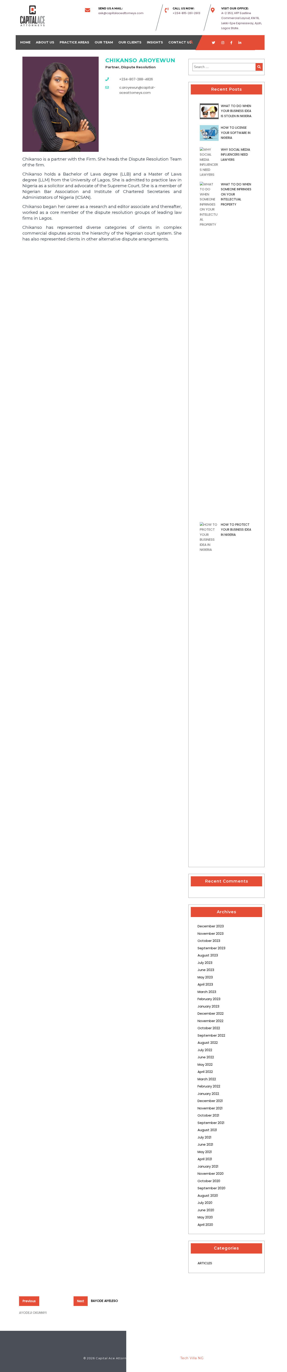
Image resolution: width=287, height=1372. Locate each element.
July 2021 (204, 1137)
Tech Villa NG (192, 1358)
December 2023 (211, 926)
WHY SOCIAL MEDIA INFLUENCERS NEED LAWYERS (235, 154)
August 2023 (208, 955)
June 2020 (206, 1210)
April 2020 (205, 1224)
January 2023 (208, 1006)
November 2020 (211, 1173)
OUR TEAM (104, 42)
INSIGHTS (155, 42)
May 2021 (205, 1151)
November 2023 (211, 933)
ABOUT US (45, 42)
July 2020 (205, 1202)
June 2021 (205, 1144)
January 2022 (208, 1093)
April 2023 (205, 984)
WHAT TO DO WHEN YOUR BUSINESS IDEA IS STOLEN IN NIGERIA (236, 111)
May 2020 (205, 1217)
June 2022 (206, 1057)
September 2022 (211, 1035)
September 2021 (211, 1122)
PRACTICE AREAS (74, 42)
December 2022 (211, 1013)
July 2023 (205, 962)
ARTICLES (205, 1263)
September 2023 (211, 948)
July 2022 (205, 1050)
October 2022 (209, 1028)
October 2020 (209, 1181)
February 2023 (209, 999)
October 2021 (208, 1115)
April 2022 (205, 1071)
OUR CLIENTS (129, 42)
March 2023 (207, 991)
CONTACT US (180, 42)
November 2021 (210, 1108)
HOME (25, 42)
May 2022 (205, 1064)
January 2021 (208, 1166)
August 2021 (207, 1130)
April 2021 (205, 1159)
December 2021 (210, 1100)
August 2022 (208, 1042)
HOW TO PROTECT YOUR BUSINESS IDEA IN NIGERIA (236, 529)
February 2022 (209, 1086)
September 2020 (211, 1188)
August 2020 (208, 1195)
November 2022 (210, 1020)
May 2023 (205, 977)
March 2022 (207, 1079)
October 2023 (209, 940)
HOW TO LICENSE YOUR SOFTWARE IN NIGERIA (235, 132)
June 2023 (206, 969)
